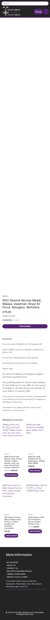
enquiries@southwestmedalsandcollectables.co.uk (25, 589)
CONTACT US (12, 568)
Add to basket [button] (11, 475)
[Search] (45, 3)
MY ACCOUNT (12, 562)
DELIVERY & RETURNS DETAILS (19, 571)
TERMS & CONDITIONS (16, 574)
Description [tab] (7, 339)
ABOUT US (11, 565)
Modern (5, 296)
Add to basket (25, 326)
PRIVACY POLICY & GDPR (17, 577)
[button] (46, 11)
